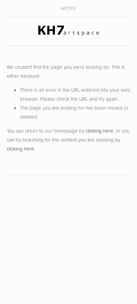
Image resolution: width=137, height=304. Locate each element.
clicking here (99, 130)
